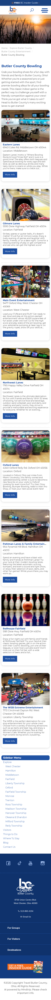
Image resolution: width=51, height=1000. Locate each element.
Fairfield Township (15, 792)
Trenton (9, 800)
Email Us (27, 917)
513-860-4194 (27, 911)
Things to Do (10, 834)
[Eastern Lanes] (25, 126)
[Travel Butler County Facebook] (8, 863)
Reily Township (13, 825)
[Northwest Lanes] (25, 364)
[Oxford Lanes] (25, 446)
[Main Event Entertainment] (25, 282)
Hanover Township (15, 813)
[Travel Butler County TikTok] (20, 862)
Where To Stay (11, 838)
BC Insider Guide (26, 3)
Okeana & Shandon (16, 817)
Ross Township (13, 804)
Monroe (9, 796)
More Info (10, 174)
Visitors (7, 830)
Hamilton (10, 770)
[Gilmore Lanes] (25, 205)
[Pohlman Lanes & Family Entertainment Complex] (25, 525)
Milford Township (15, 821)
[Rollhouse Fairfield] (25, 610)
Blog (5, 842)
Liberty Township (15, 783)
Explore (7, 762)
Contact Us (9, 847)
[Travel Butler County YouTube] (30, 863)
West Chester (13, 766)
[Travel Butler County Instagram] (42, 863)
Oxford (9, 787)
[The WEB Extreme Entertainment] (25, 689)
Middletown (12, 775)
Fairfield (10, 779)
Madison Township (15, 808)
